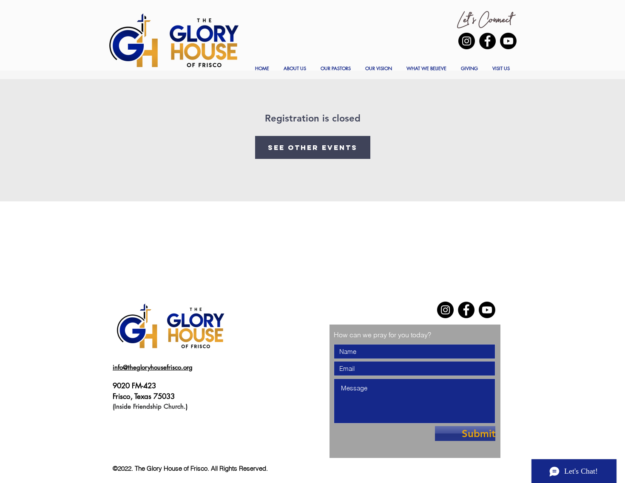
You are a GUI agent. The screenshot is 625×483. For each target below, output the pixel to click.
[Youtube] (508, 41)
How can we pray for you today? (382, 334)
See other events (313, 147)
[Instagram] (466, 41)
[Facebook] (487, 41)
